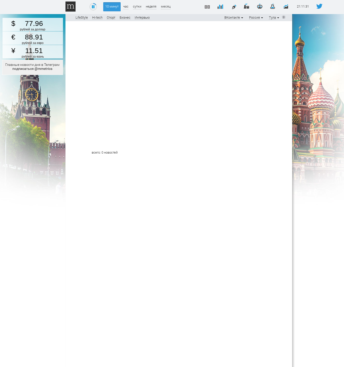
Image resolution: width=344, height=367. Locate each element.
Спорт (111, 17)
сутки (137, 6)
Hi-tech (97, 17)
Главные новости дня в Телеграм (32, 67)
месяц (165, 6)
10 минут (112, 6)
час (125, 6)
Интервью (142, 17)
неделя (151, 6)
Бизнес (125, 17)
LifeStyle (82, 17)
